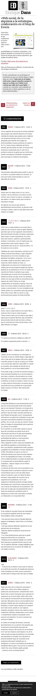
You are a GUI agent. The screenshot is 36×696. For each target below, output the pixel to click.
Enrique (18, 12)
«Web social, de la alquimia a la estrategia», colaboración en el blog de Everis (18, 22)
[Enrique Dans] (18, 5)
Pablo (10, 350)
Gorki (10, 188)
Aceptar (6, 693)
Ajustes (14, 693)
